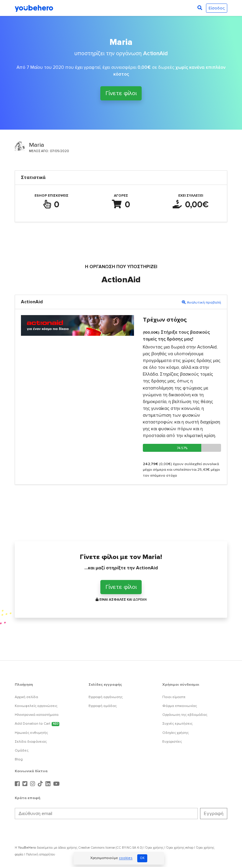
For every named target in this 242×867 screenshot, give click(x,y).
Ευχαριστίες (172, 741)
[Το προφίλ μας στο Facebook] (18, 784)
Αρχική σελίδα (26, 697)
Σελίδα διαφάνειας (31, 741)
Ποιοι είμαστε (174, 697)
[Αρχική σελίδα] (34, 8)
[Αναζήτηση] (200, 8)
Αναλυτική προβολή (204, 302)
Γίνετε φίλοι (121, 94)
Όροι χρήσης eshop (179, 848)
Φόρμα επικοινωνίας (179, 706)
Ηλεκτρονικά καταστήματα (36, 715)
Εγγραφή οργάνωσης (105, 697)
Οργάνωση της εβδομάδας (184, 715)
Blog (19, 759)
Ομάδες (21, 750)
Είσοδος (217, 8)
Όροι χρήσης (154, 848)
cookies (126, 858)
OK (142, 858)
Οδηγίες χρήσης (175, 733)
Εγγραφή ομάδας (103, 706)
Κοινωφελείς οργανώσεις (36, 706)
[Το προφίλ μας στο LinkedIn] (48, 784)
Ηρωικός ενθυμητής (31, 733)
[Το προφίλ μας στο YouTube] (56, 784)
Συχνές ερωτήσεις (177, 723)
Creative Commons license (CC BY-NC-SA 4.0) (110, 848)
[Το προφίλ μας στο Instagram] (33, 784)
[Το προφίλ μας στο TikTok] (41, 784)
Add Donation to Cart (36, 723)
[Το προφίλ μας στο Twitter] (25, 784)
